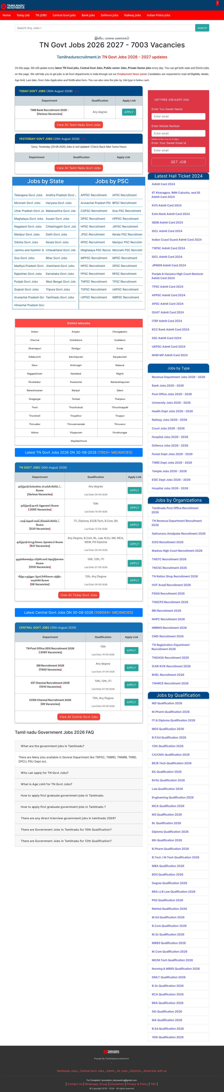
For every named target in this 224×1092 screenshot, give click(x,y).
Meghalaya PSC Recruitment (95, 250)
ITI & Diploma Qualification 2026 (173, 720)
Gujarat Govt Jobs (26, 289)
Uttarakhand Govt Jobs (60, 250)
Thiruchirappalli (120, 407)
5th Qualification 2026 (167, 1011)
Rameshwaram (35, 390)
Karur (35, 365)
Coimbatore (76, 340)
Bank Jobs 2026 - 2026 (168, 385)
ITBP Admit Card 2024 (167, 321)
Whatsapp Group (96, 1084)
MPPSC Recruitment (94, 258)
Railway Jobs (132, 15)
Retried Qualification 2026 (169, 908)
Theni (35, 407)
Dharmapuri (35, 348)
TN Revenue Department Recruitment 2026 (177, 523)
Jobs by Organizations (178, 500)
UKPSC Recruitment (125, 289)
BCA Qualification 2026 (168, 994)
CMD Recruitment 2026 (168, 636)
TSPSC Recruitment (94, 289)
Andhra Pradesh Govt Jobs (60, 195)
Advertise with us (155, 1071)
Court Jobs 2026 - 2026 (168, 428)
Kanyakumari (120, 356)
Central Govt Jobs (92, 1071)
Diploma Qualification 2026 (170, 831)
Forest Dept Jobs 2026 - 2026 (172, 454)
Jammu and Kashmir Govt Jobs (28, 250)
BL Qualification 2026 (166, 823)
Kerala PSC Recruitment (126, 234)
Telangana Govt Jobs (28, 195)
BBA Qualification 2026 (167, 1003)
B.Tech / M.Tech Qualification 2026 (175, 857)
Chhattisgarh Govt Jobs (60, 226)
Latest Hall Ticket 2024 (179, 176)
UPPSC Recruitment (94, 297)
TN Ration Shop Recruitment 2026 (175, 576)
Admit (110, 1071)
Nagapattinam (34, 373)
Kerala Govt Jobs (57, 242)
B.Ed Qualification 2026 (168, 1028)
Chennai (34, 340)
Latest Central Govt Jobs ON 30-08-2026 (78, 612)
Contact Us (74, 1084)
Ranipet (76, 390)
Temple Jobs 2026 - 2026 (169, 471)
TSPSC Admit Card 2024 (168, 248)
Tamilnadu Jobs (67, 1071)
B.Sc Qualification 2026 (168, 986)
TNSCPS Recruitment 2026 (170, 602)
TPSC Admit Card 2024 (167, 286)
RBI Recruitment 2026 (166, 610)
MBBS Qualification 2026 (169, 943)
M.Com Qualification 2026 (169, 951)
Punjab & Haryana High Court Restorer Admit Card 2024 (177, 276)
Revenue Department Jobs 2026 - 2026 (178, 377)
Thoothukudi (76, 407)
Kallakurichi (35, 356)
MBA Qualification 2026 (168, 866)
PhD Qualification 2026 (167, 900)
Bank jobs (88, 15)
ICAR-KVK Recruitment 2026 (171, 666)
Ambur (34, 331)
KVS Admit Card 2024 (167, 205)
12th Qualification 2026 (167, 746)
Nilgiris (120, 373)
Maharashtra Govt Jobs (60, 210)
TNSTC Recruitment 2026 (169, 559)
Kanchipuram (76, 356)
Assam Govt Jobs (57, 218)
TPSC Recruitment (124, 281)
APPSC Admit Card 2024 (168, 295)
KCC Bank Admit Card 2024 (170, 329)
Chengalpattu (120, 331)
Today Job (23, 15)
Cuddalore (119, 340)
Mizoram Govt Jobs (27, 203)
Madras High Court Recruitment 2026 (177, 550)
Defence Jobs (109, 15)
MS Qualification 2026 (167, 814)
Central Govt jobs (64, 15)
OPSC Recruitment (124, 266)
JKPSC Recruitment (125, 226)
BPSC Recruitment (124, 203)
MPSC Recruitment (124, 258)
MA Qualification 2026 (167, 1020)
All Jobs (122, 1071)
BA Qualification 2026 (166, 771)
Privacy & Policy (137, 1084)
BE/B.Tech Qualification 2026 (171, 763)
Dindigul (76, 348)
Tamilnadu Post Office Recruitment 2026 (175, 510)
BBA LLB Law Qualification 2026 (173, 891)
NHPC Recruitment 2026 (168, 619)
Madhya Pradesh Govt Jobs (28, 266)
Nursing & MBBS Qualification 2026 (176, 968)
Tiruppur (120, 415)
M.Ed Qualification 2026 (168, 917)
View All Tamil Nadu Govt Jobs (79, 125)
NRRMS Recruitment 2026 (169, 627)
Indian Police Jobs (158, 15)
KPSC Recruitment (93, 242)
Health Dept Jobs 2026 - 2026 (172, 411)
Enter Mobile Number (166, 126)
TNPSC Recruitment (94, 281)
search (202, 28)
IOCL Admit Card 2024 (167, 231)
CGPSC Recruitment (94, 210)
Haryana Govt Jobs (59, 203)
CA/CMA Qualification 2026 (171, 754)
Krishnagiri (76, 365)
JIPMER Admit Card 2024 (169, 265)
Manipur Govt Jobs (27, 234)
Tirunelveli (34, 415)
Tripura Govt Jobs (58, 289)
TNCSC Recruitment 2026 (169, 568)
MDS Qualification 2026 (168, 729)
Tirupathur (76, 415)
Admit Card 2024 (163, 184)
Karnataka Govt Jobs (60, 273)
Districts (135, 1071)
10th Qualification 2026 (168, 1037)
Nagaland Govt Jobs (27, 226)
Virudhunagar (120, 432)
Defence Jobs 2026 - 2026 (170, 445)
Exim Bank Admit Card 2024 (171, 214)
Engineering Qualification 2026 (173, 797)
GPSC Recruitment (93, 218)
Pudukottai (76, 382)
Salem (120, 390)
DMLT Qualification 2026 (169, 977)
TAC (153, 1084)
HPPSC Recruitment (125, 218)
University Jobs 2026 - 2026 (171, 402)
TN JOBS (41, 15)
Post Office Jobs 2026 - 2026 (172, 394)
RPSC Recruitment (124, 273)
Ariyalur (76, 331)
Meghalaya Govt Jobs (28, 218)
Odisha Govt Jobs (26, 242)
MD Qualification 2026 (167, 703)
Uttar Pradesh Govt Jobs (28, 210)
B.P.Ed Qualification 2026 (169, 737)
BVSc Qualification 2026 (168, 780)
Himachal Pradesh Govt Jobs (28, 305)
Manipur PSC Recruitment (126, 242)
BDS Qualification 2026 (167, 874)
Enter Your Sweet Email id (169, 143)
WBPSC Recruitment (125, 297)
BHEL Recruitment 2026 (168, 674)
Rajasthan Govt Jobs (28, 273)
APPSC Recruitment (94, 195)
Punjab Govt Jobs (26, 281)
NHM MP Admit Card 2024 (170, 355)
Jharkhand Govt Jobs (60, 266)
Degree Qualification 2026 (169, 883)
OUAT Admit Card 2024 (168, 312)
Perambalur (35, 382)
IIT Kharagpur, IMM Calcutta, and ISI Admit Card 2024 (176, 195)
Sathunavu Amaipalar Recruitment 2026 (178, 533)
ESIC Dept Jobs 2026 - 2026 (171, 479)
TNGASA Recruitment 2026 (170, 657)
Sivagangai (34, 399)
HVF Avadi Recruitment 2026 (171, 585)
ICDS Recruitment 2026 (167, 542)
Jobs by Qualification (178, 695)
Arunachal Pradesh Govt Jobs (28, 297)
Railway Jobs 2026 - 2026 (169, 419)
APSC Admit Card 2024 (168, 303)
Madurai (119, 365)
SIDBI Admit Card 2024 (167, 222)
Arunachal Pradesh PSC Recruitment (95, 203)
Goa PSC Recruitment (126, 210)
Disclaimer (117, 1084)
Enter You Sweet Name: (167, 109)
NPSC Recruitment (93, 266)
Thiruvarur (119, 424)
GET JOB (178, 162)
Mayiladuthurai (79, 440)
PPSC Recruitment (93, 273)
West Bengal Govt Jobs (60, 281)
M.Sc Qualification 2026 (168, 934)
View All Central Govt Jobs (79, 717)
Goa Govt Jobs (24, 258)
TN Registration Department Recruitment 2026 (171, 647)
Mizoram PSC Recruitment (126, 250)
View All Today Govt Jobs (79, 595)
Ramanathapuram (120, 382)
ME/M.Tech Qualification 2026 (172, 960)
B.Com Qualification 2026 (169, 926)
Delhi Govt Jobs (56, 234)
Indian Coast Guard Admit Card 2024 (177, 239)
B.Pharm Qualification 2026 (170, 848)
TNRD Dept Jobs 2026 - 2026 (172, 462)
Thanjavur (120, 399)
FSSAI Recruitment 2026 (168, 593)
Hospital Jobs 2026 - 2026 (170, 437)
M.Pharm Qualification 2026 (171, 711)
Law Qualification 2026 (167, 789)
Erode (120, 348)
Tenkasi (76, 399)
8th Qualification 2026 (167, 840)
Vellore (34, 432)
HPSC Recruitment (93, 226)
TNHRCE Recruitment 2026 (170, 683)
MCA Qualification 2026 (168, 806)
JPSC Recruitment (93, 234)
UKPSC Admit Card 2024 (169, 346)
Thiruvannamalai (76, 424)
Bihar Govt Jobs (56, 258)
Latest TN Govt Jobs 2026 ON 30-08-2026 (78, 452)
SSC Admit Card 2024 (166, 338)
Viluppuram (76, 432)
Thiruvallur (34, 424)
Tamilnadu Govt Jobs (60, 297)
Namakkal (76, 373)
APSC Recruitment (124, 195)
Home (7, 15)
